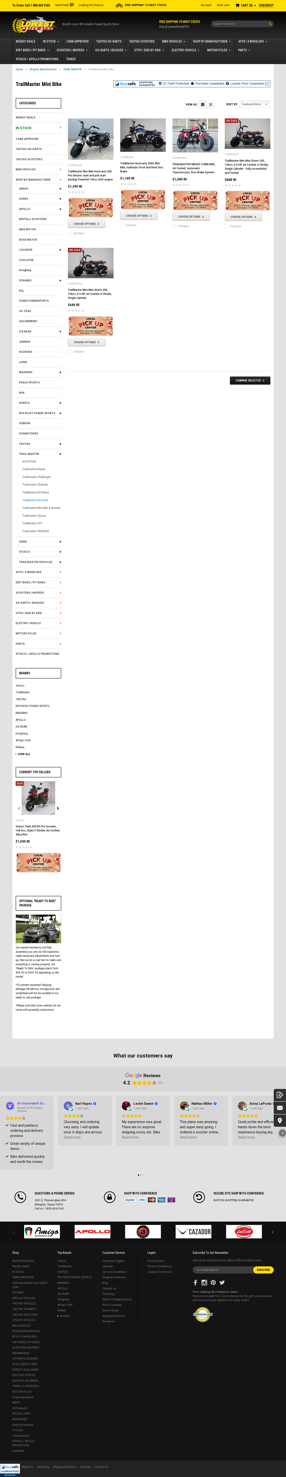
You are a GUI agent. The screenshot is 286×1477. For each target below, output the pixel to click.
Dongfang (25, 270)
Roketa (20, 747)
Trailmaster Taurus (34, 515)
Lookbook (18, 1450)
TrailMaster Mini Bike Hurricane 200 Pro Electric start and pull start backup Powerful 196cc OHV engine (90, 175)
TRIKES (71, 59)
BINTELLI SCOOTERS (32, 219)
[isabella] (92, 1231)
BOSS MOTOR (28, 239)
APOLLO (24, 209)
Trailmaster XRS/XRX (35, 531)
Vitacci (20, 685)
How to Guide (110, 1310)
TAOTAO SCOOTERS (142, 41)
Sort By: (232, 104)
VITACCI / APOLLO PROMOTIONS (37, 59)
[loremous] (42, 1231)
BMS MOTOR (27, 229)
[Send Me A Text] (280, 1095)
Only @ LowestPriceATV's (179, 24)
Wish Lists (223, 5)
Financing (108, 1293)
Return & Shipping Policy (117, 1299)
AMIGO (23, 188)
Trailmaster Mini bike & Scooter (41, 507)
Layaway (107, 1266)
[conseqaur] (244, 1231)
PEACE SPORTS (29, 382)
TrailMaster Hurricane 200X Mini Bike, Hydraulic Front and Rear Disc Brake (141, 167)
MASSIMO (25, 372)
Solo (171, 1199)
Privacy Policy (155, 1261)
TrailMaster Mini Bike (101, 69)
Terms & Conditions (114, 1272)
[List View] (210, 104)
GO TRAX (25, 311)
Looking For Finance (91, 5)
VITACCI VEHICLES (23, 1320)
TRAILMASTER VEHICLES (35, 562)
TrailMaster (23, 692)
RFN (21, 392)
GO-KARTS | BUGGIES (109, 50)
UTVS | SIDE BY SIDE (147, 50)
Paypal (130, 1199)
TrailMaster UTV (32, 523)
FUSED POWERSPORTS (34, 300)
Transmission (20, 1435)
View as (191, 104)
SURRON (24, 423)
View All (24, 754)
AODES (23, 198)
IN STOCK (49, 41)
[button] (10, 1470)
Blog (105, 1282)
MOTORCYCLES (217, 50)
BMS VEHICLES (172, 41)
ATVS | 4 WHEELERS (251, 41)
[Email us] (280, 1108)
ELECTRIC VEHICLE (184, 50)
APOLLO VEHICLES (23, 1298)
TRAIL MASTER (72, 69)
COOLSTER (26, 260)
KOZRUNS (25, 351)
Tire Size (17, 1430)
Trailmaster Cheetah (35, 484)
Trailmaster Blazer (33, 469)
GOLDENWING (28, 321)
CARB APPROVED (78, 41)
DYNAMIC (25, 280)
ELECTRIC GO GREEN (25, 1380)
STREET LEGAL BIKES (25, 1369)
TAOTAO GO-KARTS (109, 41)
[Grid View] (203, 104)
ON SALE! (18, 1292)
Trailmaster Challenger (36, 477)
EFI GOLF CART (21, 1413)
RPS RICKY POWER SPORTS (37, 413)
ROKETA (24, 403)
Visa (142, 1199)
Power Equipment (23, 1397)
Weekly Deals (25, 41)
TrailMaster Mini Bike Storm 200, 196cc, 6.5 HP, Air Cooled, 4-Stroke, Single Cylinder (90, 294)
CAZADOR (25, 249)
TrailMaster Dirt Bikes (35, 492)
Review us (108, 1321)
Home (19, 69)
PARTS (242, 50)
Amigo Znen (23, 740)
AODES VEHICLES (23, 1261)
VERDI (23, 541)
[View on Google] (68, 1105)
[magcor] (143, 1231)
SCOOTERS (29, 461)
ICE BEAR (25, 331)
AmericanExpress (161, 1199)
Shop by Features (22, 1424)
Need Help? (62, 5)
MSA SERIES (19, 1419)
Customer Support (113, 1261)
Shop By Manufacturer (210, 41)
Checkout (266, 5)
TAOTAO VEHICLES (24, 1303)
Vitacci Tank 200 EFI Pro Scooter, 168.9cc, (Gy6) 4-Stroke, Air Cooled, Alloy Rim (38, 830)
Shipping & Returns (113, 1277)
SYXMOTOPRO (28, 433)
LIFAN (23, 362)
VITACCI (24, 551)
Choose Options (85, 223)
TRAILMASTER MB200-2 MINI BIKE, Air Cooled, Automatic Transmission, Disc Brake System (193, 168)
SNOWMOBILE (21, 1353)
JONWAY (25, 341)
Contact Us (109, 1288)
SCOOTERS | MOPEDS (70, 50)
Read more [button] (72, 1137)
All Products (19, 1408)
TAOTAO (24, 443)
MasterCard (152, 1199)
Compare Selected (248, 380)
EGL (21, 290)
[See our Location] (280, 1120)
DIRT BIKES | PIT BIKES (31, 50)
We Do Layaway (112, 1304)
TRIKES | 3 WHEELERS (25, 1386)
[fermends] (193, 1231)
